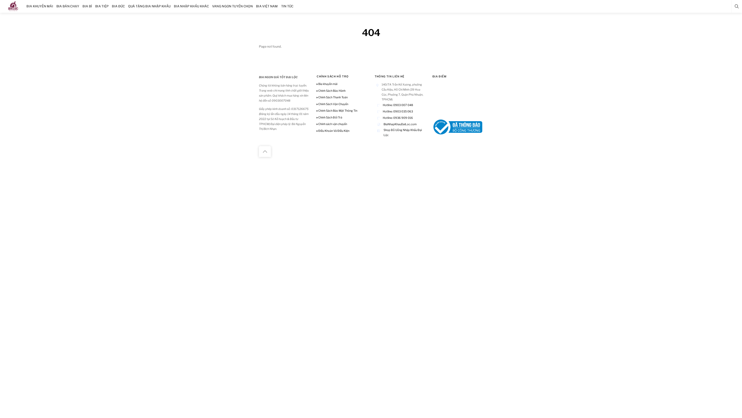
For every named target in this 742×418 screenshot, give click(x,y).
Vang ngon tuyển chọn (232, 6)
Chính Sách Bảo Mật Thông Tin (337, 110)
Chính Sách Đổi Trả (330, 117)
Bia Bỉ (87, 6)
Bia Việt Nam (267, 6)
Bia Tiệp (102, 6)
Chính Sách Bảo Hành (331, 91)
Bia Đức (118, 6)
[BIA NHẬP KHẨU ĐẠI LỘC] (13, 6)
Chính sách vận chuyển (332, 124)
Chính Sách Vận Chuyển (333, 104)
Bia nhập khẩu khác (191, 6)
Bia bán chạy (67, 6)
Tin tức (287, 6)
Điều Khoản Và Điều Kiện (333, 131)
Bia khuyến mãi (39, 6)
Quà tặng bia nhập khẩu (149, 6)
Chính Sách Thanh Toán (333, 97)
